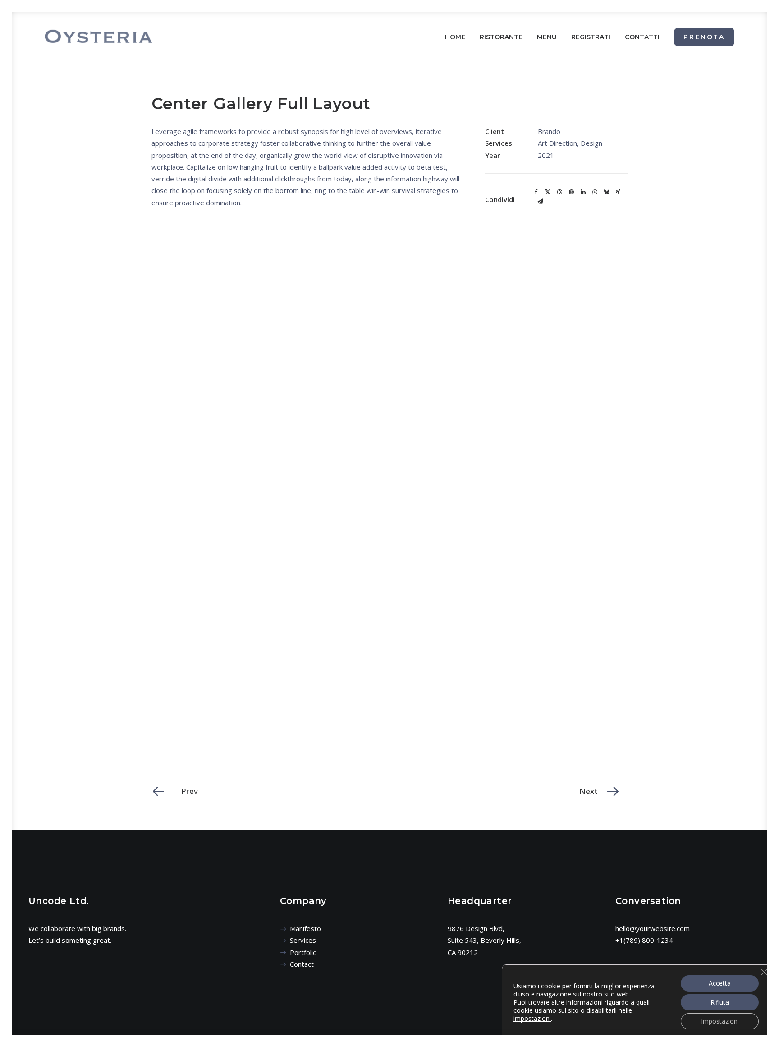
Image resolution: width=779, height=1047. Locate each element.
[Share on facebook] (536, 192)
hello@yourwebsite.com (652, 928)
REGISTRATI (590, 37)
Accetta (720, 983)
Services (303, 940)
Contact (302, 964)
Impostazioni (720, 1021)
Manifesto (305, 928)
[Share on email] (540, 201)
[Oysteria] (98, 37)
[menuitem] (458, 37)
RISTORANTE (501, 37)
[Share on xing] (618, 192)
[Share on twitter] (547, 192)
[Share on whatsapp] (594, 192)
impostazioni (532, 1019)
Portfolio (303, 952)
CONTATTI (642, 37)
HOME (455, 37)
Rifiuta (719, 1002)
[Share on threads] (559, 192)
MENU (547, 37)
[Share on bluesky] (606, 192)
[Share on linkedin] (582, 192)
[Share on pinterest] (571, 192)
